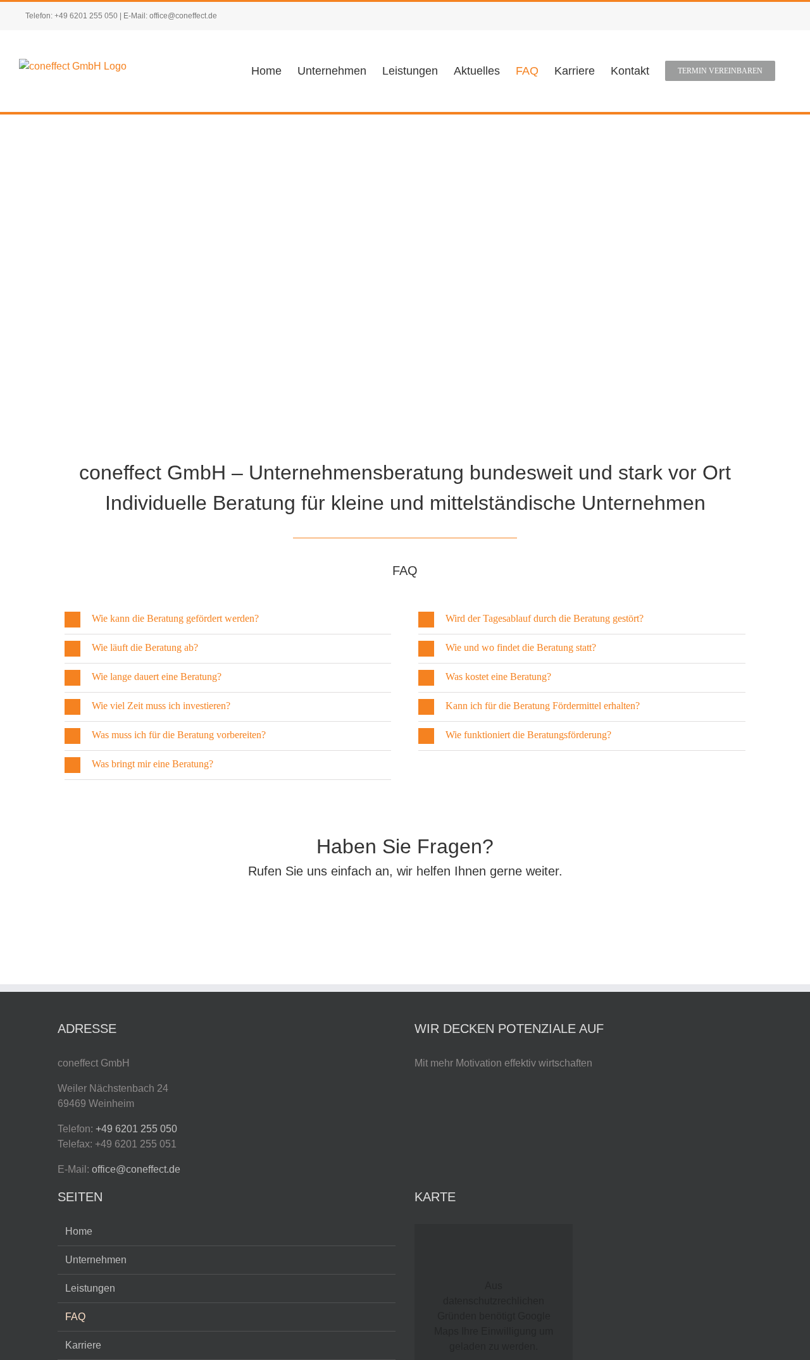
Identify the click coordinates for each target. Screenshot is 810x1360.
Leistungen (90, 1288)
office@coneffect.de (183, 15)
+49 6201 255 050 (86, 15)
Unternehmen (96, 1259)
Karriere (83, 1345)
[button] (228, 619)
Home (78, 1231)
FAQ (75, 1316)
